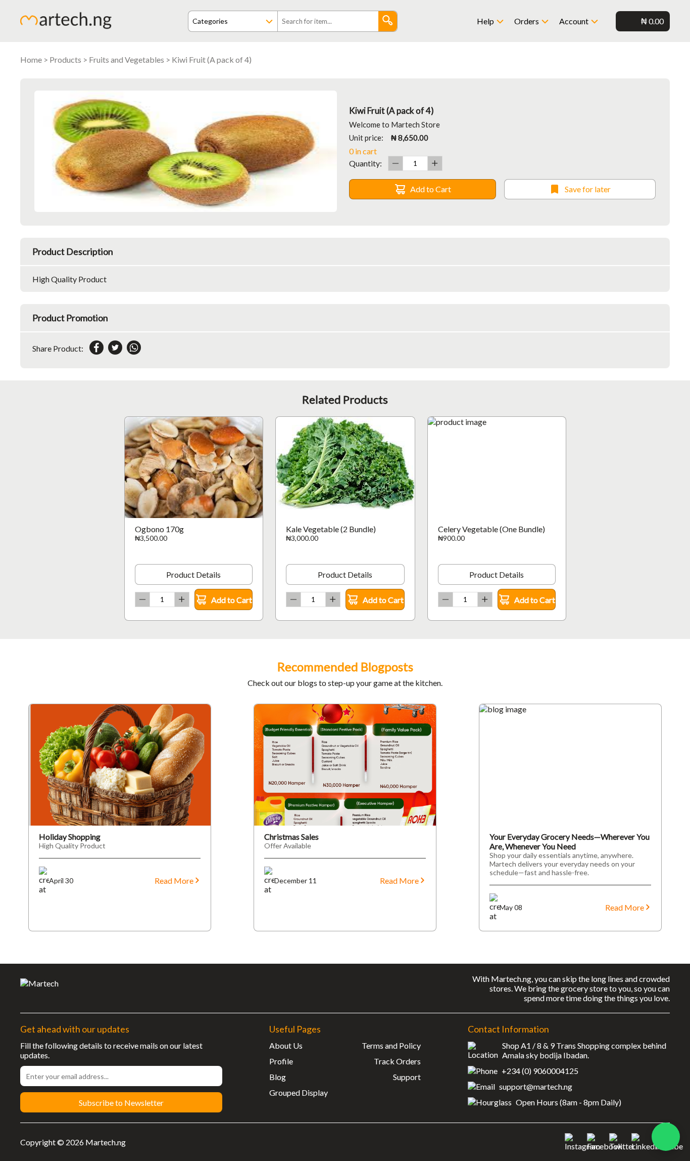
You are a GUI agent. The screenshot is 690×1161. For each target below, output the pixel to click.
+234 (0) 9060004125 (540, 1071)
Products (65, 59)
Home (31, 59)
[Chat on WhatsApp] (666, 1137)
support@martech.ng (535, 1086)
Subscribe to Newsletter (121, 1102)
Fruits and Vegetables (126, 59)
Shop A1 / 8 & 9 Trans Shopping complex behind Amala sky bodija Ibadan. (584, 1050)
